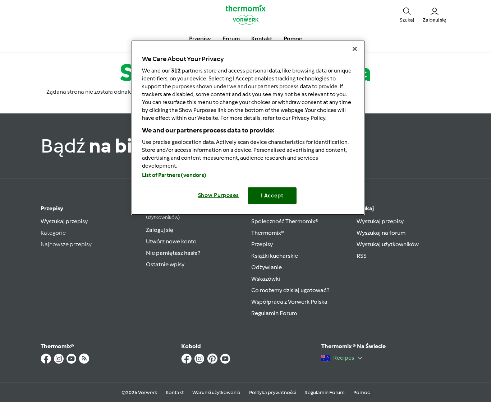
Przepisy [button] (200, 38)
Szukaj (365, 208)
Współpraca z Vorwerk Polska (289, 301)
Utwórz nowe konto (171, 241)
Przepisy (52, 208)
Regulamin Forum (274, 313)
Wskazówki (265, 278)
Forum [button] (231, 38)
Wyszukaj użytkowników (388, 244)
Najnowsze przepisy (66, 244)
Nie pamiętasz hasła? (173, 252)
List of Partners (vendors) (174, 175)
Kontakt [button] (261, 38)
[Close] (355, 49)
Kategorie (53, 232)
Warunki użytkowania (216, 392)
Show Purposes (218, 195)
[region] (248, 127)
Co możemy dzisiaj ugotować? (290, 290)
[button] (407, 14)
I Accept (272, 195)
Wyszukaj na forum (381, 232)
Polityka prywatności (272, 392)
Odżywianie (266, 267)
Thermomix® (267, 232)
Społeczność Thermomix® (284, 221)
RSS (362, 255)
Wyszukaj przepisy (64, 221)
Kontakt (175, 392)
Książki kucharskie (274, 255)
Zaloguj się (159, 229)
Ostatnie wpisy (165, 264)
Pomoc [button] (293, 38)
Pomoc (361, 392)
